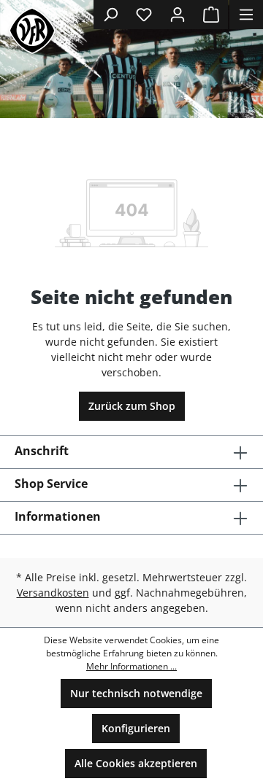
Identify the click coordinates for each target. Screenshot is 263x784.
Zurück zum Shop (131, 406)
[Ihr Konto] (177, 14)
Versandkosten (53, 592)
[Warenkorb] (211, 14)
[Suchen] (110, 14)
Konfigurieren (136, 728)
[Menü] (246, 14)
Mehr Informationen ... (131, 666)
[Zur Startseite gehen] (32, 30)
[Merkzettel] (144, 14)
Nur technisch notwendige (136, 693)
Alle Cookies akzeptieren (136, 763)
